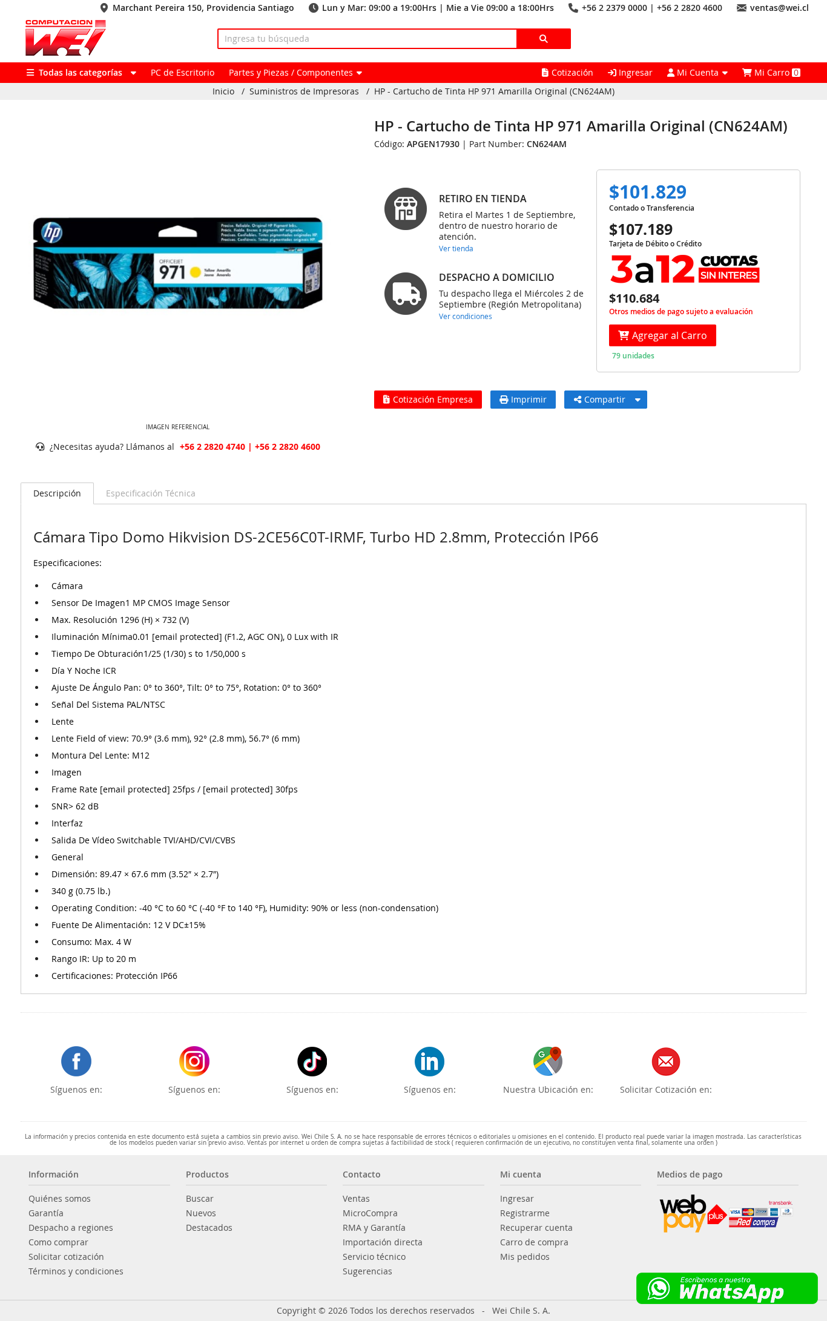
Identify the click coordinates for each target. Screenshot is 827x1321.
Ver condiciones (465, 316)
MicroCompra (370, 1213)
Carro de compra (534, 1242)
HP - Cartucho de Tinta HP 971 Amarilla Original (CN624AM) (494, 91)
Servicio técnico (374, 1257)
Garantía (46, 1213)
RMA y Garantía (374, 1228)
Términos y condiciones (76, 1271)
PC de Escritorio (182, 72)
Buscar (200, 1198)
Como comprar (58, 1242)
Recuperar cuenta (536, 1228)
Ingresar (634, 72)
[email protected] (187, 636)
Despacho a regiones (70, 1228)
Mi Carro (775, 72)
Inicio (223, 91)
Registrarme (525, 1213)
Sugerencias (367, 1271)
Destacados (209, 1228)
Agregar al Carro (669, 335)
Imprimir (529, 399)
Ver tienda (456, 248)
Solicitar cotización (66, 1257)
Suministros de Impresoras (304, 91)
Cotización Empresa (433, 399)
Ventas (356, 1198)
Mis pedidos (525, 1257)
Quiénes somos (59, 1198)
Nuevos (201, 1213)
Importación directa (383, 1242)
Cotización (572, 72)
